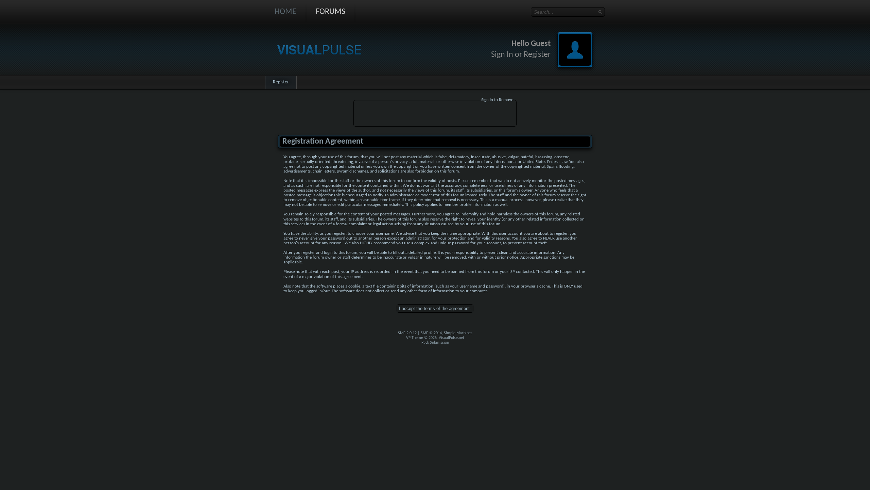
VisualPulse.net (451, 338)
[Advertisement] (435, 114)
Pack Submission (435, 343)
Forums (330, 12)
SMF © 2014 (431, 333)
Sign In (502, 55)
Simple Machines (458, 333)
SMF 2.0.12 (407, 333)
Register (537, 55)
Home (285, 12)
